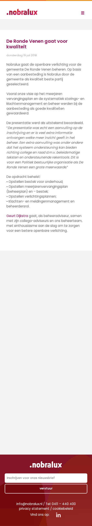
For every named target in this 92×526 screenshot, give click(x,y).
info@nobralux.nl (29, 504)
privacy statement (34, 508)
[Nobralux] (23, 12)
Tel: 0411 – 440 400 (61, 504)
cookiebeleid (63, 508)
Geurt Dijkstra (17, 216)
